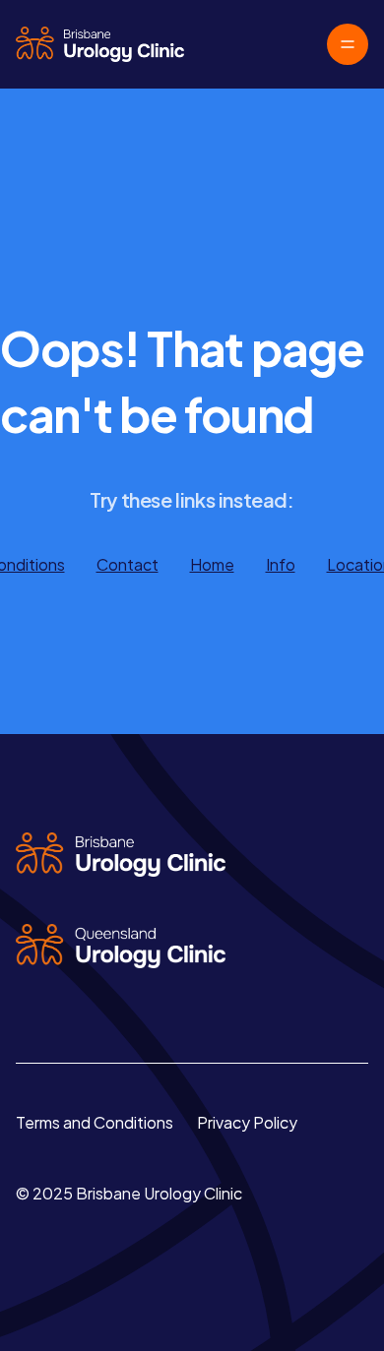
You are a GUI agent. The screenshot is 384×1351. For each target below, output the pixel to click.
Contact (127, 564)
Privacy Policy (247, 1122)
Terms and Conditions (94, 1122)
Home (212, 564)
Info (280, 564)
